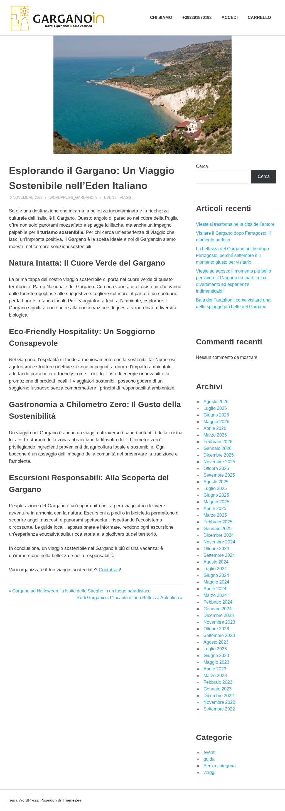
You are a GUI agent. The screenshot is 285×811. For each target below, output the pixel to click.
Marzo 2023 (215, 675)
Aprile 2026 (214, 428)
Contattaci (109, 569)
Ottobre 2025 (216, 468)
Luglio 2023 (215, 648)
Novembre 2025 (219, 461)
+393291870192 (197, 17)
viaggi (126, 197)
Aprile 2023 (214, 669)
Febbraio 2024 (217, 602)
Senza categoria (219, 765)
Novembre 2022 (219, 702)
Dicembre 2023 (218, 615)
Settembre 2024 (219, 555)
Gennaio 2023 (217, 689)
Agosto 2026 (216, 401)
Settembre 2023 (219, 635)
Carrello (259, 17)
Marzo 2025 (215, 515)
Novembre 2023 (219, 622)
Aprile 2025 (214, 508)
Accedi (230, 17)
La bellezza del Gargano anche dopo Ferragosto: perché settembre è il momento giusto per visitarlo (232, 255)
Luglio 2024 (215, 568)
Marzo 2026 (215, 435)
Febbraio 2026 (217, 441)
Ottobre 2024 (216, 548)
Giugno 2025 (216, 495)
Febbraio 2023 (217, 682)
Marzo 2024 (215, 595)
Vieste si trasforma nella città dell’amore (235, 224)
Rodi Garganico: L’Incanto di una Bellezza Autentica (128, 597)
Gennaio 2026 (217, 448)
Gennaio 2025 (217, 528)
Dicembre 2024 (218, 535)
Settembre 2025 (219, 475)
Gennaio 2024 (217, 608)
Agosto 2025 (216, 481)
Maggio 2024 (216, 582)
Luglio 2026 (215, 408)
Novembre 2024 (219, 542)
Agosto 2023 (216, 642)
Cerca (202, 166)
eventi (110, 197)
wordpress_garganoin (73, 197)
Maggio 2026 (216, 421)
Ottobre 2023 (216, 628)
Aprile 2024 (214, 588)
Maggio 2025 (216, 501)
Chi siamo (161, 17)
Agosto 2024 (216, 562)
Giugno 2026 (216, 415)
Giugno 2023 (216, 655)
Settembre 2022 (219, 709)
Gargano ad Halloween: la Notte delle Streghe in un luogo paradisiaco (81, 591)
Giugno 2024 (216, 575)
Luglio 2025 (215, 488)
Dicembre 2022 (218, 695)
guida (209, 759)
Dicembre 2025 (218, 455)
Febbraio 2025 (217, 522)
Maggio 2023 (216, 662)
